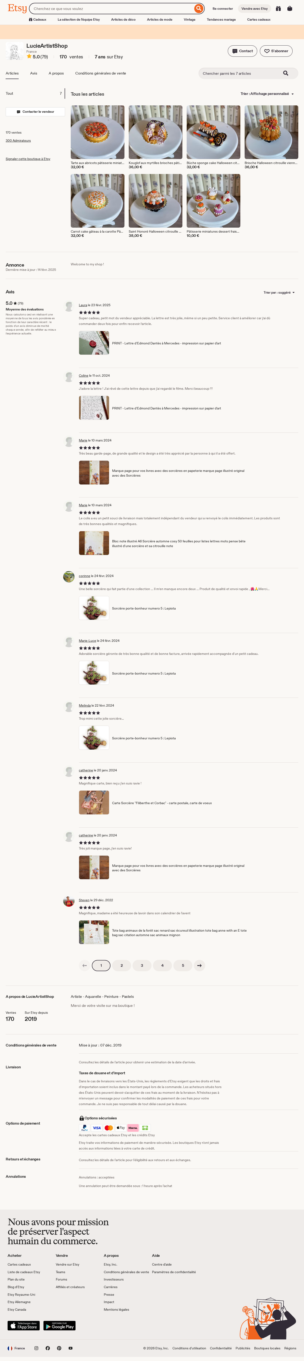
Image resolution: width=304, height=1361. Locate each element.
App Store (24, 1325)
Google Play (59, 1325)
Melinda (85, 705)
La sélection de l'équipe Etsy (79, 19)
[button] (242, 51)
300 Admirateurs (18, 140)
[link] (84, 965)
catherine (86, 770)
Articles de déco (123, 19)
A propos (56, 73)
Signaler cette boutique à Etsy (28, 159)
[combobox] (111, 8)
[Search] (288, 73)
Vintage (189, 19)
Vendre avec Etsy (255, 8)
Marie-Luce (87, 641)
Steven (84, 900)
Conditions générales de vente (100, 73)
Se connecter (223, 8)
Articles (12, 73)
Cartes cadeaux (259, 19)
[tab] (35, 93)
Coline (83, 375)
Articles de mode (159, 19)
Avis (33, 73)
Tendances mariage (221, 19)
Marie (83, 440)
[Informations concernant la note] (29, 57)
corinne (84, 576)
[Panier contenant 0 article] (289, 8)
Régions (290, 1348)
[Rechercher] (199, 8)
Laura (83, 305)
